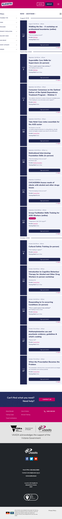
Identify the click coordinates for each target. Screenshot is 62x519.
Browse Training (25, 415)
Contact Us (47, 399)
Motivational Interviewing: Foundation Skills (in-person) (41, 154)
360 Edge (35, 37)
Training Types (10, 415)
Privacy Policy (52, 510)
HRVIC (34, 102)
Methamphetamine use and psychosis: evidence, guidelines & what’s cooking (43, 334)
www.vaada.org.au (31, 476)
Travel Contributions (11, 418)
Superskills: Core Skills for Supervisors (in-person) (40, 61)
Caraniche (35, 223)
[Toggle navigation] (58, 4)
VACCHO (35, 252)
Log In (58, 47)
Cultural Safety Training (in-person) (44, 246)
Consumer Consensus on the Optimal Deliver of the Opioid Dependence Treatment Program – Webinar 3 (44, 92)
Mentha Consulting (37, 163)
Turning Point (36, 133)
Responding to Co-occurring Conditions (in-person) (41, 303)
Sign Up (49, 4)
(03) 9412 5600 (34, 470)
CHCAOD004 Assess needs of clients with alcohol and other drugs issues (44, 185)
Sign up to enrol (44, 45)
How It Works (25, 411)
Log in (40, 4)
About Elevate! (10, 411)
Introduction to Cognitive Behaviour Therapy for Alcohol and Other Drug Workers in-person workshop (44, 274)
